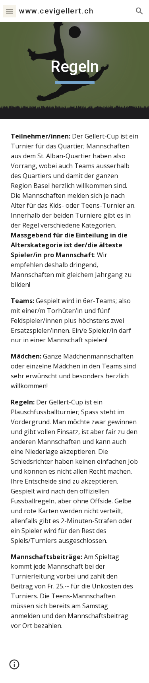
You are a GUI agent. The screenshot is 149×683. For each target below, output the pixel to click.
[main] (75, 70)
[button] (9, 11)
